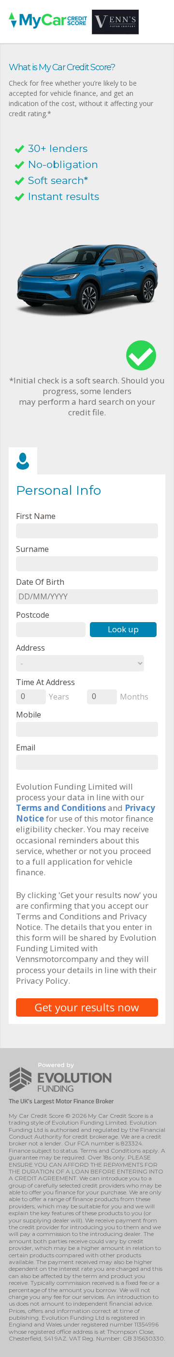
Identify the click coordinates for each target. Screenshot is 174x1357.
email (25, 747)
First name (36, 516)
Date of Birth (40, 582)
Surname (32, 549)
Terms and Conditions (61, 807)
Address (30, 647)
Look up (123, 629)
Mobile (28, 714)
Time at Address (45, 682)
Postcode (32, 615)
